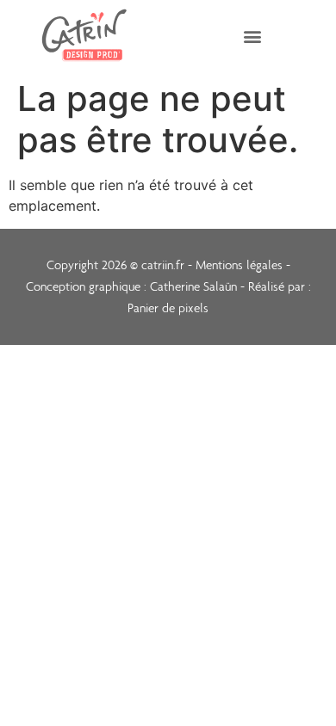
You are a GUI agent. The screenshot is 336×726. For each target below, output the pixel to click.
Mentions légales (239, 265)
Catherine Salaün (191, 286)
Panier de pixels (168, 308)
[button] (252, 36)
